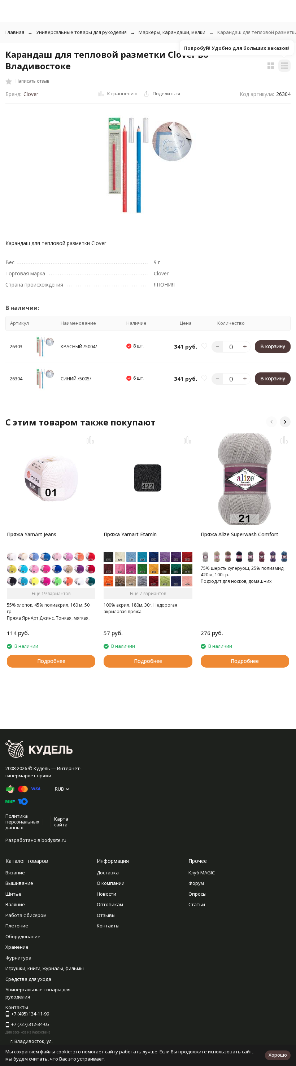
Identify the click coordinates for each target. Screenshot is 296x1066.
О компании (111, 883)
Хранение (17, 947)
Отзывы (106, 915)
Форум (196, 883)
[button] (271, 421)
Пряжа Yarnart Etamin (130, 534)
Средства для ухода (28, 979)
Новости (106, 894)
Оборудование (22, 936)
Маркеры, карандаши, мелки (172, 32)
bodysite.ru (54, 840)
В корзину (272, 346)
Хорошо (278, 1055)
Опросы (197, 894)
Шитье (13, 894)
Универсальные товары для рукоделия (81, 32)
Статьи (196, 904)
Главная (14, 32)
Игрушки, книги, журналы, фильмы (44, 968)
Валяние (15, 904)
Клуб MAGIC (201, 872)
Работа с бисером (26, 915)
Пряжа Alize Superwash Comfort (239, 534)
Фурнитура (18, 957)
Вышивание (19, 883)
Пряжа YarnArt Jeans (31, 534)
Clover (30, 94)
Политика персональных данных (22, 821)
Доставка (108, 872)
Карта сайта (61, 822)
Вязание (15, 872)
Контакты (108, 925)
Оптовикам (110, 904)
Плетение (16, 925)
